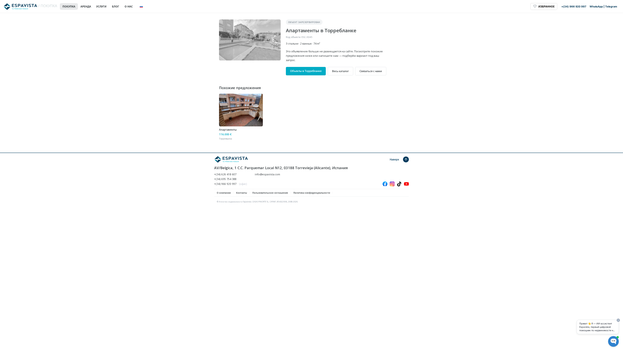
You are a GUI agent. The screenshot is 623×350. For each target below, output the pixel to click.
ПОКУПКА (68, 6)
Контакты (241, 192)
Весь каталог (340, 71)
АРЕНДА (85, 6)
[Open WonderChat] (613, 341)
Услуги (101, 6)
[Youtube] (406, 183)
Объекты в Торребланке (306, 71)
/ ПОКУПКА (47, 5)
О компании (224, 192)
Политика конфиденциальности (311, 192)
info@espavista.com (267, 174)
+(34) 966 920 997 (225, 184)
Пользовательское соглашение (270, 192)
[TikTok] (399, 183)
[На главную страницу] (231, 159)
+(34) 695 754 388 (225, 179)
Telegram (611, 6)
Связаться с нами (371, 71)
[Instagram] (392, 183)
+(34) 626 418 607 (225, 174)
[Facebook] (385, 183)
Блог (115, 6)
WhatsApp (596, 6)
